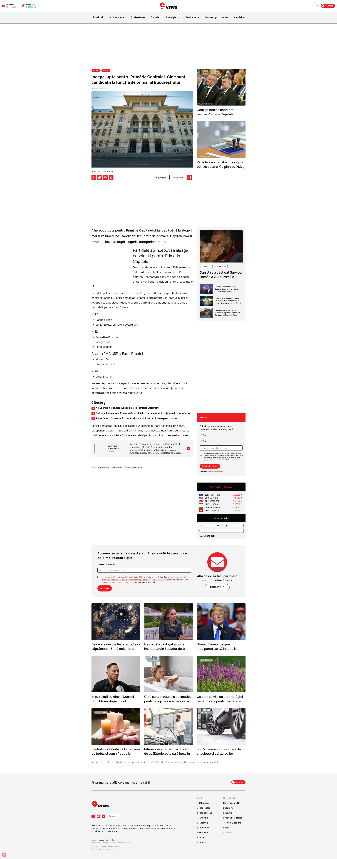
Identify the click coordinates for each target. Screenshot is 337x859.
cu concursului (163, 580)
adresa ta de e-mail (106, 564)
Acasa (94, 762)
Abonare (104, 588)
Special (239, 17)
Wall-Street (95, 842)
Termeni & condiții (232, 822)
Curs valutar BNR (231, 802)
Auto (225, 17)
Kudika (104, 842)
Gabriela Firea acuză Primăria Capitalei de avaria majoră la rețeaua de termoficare (141, 413)
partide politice (117, 467)
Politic (105, 70)
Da (204, 435)
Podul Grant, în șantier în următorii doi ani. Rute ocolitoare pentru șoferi (135, 418)
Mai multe (217, 587)
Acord (226, 827)
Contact (227, 832)
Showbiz (156, 17)
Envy (116, 842)
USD (33, 4)
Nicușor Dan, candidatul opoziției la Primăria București (125, 408)
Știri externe (138, 17)
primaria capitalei (103, 467)
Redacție (227, 812)
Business (193, 17)
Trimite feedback (210, 466)
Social (96, 70)
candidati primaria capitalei (133, 467)
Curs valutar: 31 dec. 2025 (221, 487)
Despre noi (228, 807)
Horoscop (211, 17)
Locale (107, 762)
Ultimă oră (97, 17)
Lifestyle (173, 17)
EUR (28, 4)
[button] (317, 6)
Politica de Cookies (232, 817)
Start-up (128, 842)
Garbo (110, 842)
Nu (204, 441)
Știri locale (117, 17)
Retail (121, 842)
